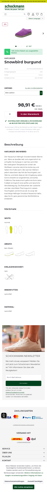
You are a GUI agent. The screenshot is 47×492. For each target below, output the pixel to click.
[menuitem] (13, 14)
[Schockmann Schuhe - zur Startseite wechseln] (14, 7)
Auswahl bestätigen (35, 481)
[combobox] (23, 93)
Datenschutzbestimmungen (15, 392)
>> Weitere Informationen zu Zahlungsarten (23, 424)
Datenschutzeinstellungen (14, 481)
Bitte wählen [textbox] (10, 93)
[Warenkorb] (42, 14)
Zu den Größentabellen (34, 88)
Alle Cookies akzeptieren (23, 487)
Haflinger (9, 58)
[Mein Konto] (33, 14)
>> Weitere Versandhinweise (23, 442)
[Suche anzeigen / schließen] (24, 14)
